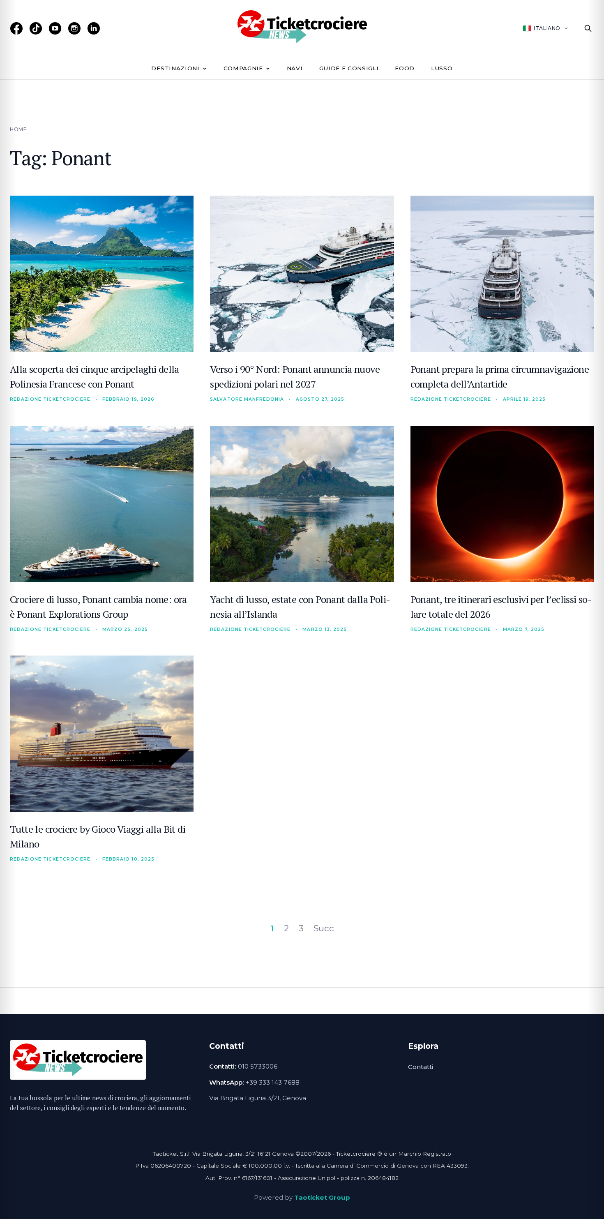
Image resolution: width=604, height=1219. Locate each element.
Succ (324, 928)
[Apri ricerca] (588, 28)
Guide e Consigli (349, 68)
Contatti (420, 1067)
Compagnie (243, 68)
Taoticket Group (322, 1197)
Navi (295, 68)
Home (18, 129)
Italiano (547, 28)
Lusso (441, 68)
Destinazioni (175, 68)
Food (405, 68)
